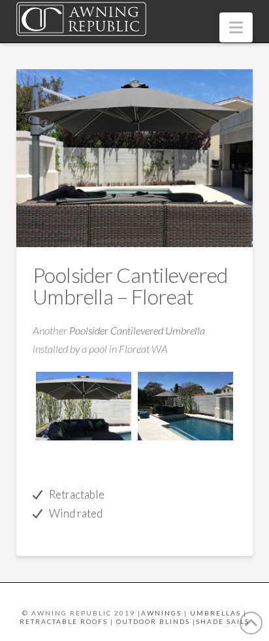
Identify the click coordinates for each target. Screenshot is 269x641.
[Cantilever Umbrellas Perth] (83, 406)
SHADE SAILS (222, 621)
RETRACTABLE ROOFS (64, 621)
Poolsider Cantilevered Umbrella (137, 330)
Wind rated (76, 513)
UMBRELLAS (215, 613)
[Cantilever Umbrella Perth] (185, 406)
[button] (236, 27)
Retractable (76, 494)
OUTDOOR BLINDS (153, 621)
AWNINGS (161, 613)
